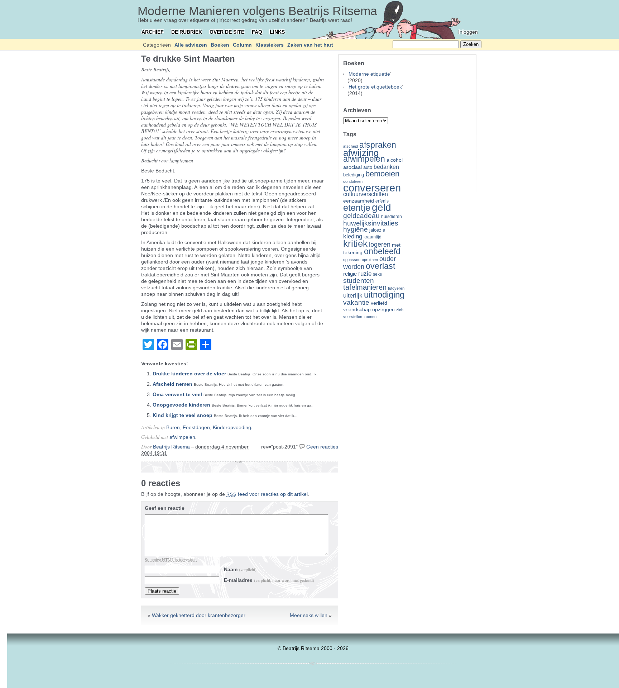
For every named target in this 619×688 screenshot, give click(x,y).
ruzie (364, 273)
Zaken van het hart (310, 45)
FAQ (257, 32)
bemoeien (382, 173)
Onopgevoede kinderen (181, 405)
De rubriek (186, 32)
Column (242, 45)
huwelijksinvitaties (370, 223)
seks (377, 274)
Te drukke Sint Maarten (188, 58)
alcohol (395, 160)
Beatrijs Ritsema (171, 447)
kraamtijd (373, 236)
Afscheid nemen (172, 384)
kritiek (355, 243)
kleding (352, 236)
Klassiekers (269, 45)
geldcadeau (361, 215)
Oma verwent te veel (177, 394)
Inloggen (468, 32)
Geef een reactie (164, 508)
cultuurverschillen (365, 194)
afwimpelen (182, 437)
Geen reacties (322, 447)
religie (350, 274)
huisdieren (391, 216)
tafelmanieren (365, 287)
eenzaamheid (358, 201)
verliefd (379, 303)
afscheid (350, 146)
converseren (372, 188)
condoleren (353, 181)
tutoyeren (396, 288)
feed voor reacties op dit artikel (267, 494)
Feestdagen (196, 427)
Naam (240, 569)
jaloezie (377, 230)
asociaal (352, 167)
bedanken (386, 166)
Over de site (227, 32)
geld (381, 207)
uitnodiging (384, 294)
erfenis (382, 201)
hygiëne (355, 229)
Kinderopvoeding (232, 427)
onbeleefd (382, 251)
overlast (380, 266)
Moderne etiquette (369, 74)
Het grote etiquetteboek (375, 87)
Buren (173, 427)
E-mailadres (269, 580)
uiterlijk (353, 295)
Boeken (220, 45)
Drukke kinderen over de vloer (189, 373)
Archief (152, 32)
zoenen (370, 316)
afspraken (377, 145)
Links (277, 32)
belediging (353, 174)
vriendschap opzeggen (369, 309)
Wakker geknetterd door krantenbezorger (198, 615)
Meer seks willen (308, 615)
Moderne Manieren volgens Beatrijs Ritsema (257, 11)
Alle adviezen (190, 45)
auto (367, 167)
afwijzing (361, 153)
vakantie (356, 302)
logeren (379, 244)
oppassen (351, 259)
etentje (356, 208)
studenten (358, 280)
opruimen (370, 259)
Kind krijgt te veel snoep (182, 415)
